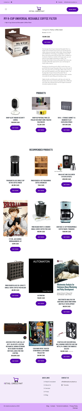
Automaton (41, 295)
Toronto (60, 2)
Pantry (52, 30)
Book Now (72, 9)
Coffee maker (59, 30)
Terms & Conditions (62, 406)
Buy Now (47, 42)
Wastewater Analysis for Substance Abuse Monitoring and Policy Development (66, 301)
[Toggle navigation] (6, 9)
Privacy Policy (74, 406)
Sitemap (75, 408)
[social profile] (11, 2)
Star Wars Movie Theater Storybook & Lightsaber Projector (41, 350)
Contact (52, 406)
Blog (46, 395)
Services (47, 388)
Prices (47, 392)
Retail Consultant (50, 382)
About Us (48, 385)
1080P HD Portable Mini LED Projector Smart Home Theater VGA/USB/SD (41, 120)
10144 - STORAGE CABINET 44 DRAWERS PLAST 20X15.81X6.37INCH (66, 120)
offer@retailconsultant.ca (70, 2)
